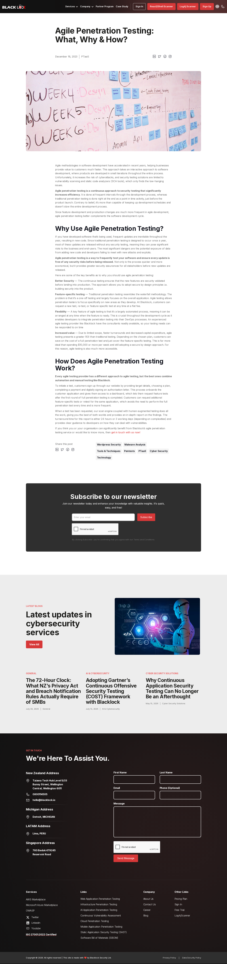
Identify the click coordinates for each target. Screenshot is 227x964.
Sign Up (207, 6)
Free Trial (179, 909)
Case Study (122, 6)
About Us (148, 898)
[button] (71, 6)
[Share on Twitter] (159, 56)
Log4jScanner (182, 915)
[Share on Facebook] (165, 56)
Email (117, 787)
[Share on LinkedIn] (154, 56)
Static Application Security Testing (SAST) (103, 932)
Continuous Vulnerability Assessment (100, 915)
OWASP (30, 910)
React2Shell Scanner (161, 6)
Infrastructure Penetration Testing (98, 904)
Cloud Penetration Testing (94, 921)
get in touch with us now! (125, 432)
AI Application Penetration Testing (98, 909)
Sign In (139, 6)
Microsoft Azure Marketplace (42, 905)
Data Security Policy (191, 957)
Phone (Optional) (170, 787)
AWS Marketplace (36, 899)
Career (147, 909)
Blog (145, 915)
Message (119, 803)
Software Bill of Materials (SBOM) (99, 937)
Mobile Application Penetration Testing (101, 926)
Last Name (166, 772)
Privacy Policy (169, 957)
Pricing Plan (180, 898)
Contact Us (149, 904)
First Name (120, 772)
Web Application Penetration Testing (100, 898)
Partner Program (105, 6)
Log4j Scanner (188, 6)
